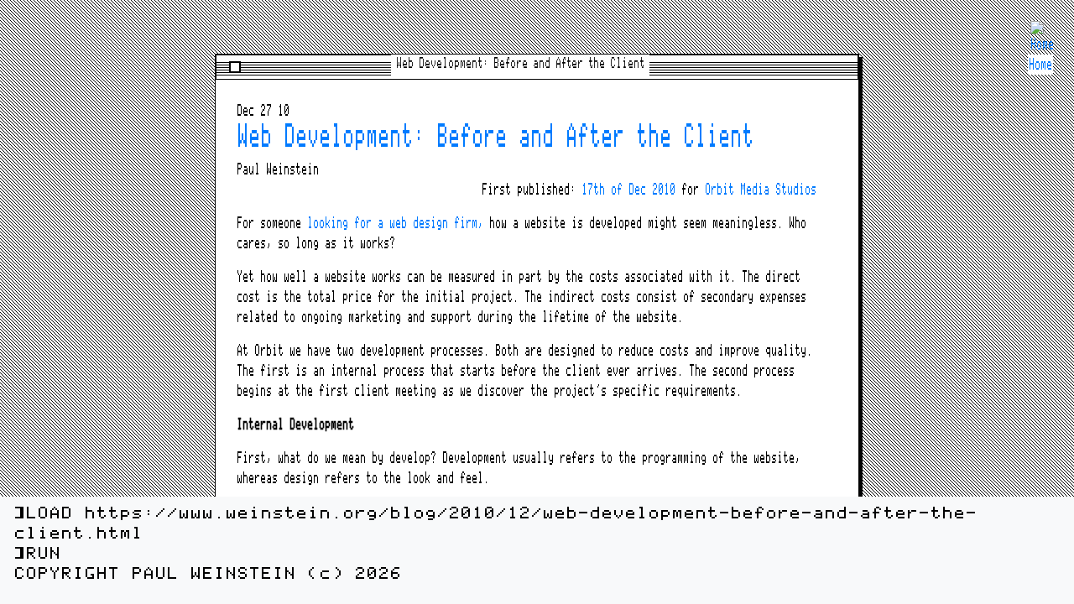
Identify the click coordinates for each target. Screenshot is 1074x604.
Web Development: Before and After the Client (495, 136)
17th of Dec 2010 (628, 189)
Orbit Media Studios (760, 189)
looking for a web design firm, (395, 223)
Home (1040, 64)
